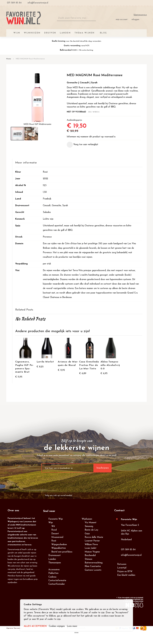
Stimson (88, 559)
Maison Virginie (92, 552)
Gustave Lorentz (93, 570)
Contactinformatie (57, 580)
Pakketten (53, 573)
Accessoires (54, 570)
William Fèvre (91, 544)
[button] (31, 134)
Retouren (121, 564)
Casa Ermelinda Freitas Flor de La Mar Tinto (89, 365)
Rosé (53, 541)
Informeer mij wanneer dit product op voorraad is (91, 137)
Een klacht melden (126, 575)
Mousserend (57, 537)
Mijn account (122, 19)
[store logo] (23, 18)
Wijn (50, 523)
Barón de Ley (91, 530)
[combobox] (76, 18)
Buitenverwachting (93, 563)
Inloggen (135, 19)
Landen (52, 559)
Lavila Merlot (45, 362)
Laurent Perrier (92, 541)
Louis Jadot (90, 548)
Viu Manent (90, 523)
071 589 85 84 (128, 550)
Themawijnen (54, 563)
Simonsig (89, 526)
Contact (119, 510)
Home (8, 59)
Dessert (55, 534)
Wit (53, 526)
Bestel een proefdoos (61, 552)
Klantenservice (140, 15)
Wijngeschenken (59, 544)
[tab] (78, 163)
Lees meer (72, 626)
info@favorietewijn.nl (131, 555)
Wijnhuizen (87, 519)
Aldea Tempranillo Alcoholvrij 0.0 (110, 365)
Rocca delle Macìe (94, 537)
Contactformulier (56, 584)
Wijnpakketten (58, 548)
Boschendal (90, 555)
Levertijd (121, 568)
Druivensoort (54, 555)
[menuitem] (102, 33)
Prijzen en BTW (124, 572)
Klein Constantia (93, 566)
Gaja (87, 534)
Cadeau (52, 577)
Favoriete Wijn (55, 519)
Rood (54, 530)
